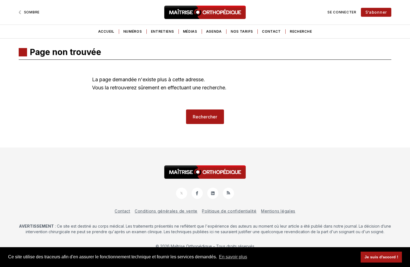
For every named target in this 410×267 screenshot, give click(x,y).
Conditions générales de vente (166, 211)
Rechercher (205, 117)
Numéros (132, 31)
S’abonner (376, 12)
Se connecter (341, 12)
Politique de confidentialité (229, 211)
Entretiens (162, 31)
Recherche (301, 31)
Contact (271, 31)
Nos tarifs (242, 31)
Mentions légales (278, 211)
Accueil (106, 31)
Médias (190, 31)
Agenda (214, 31)
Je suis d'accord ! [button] (381, 257)
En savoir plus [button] (233, 256)
